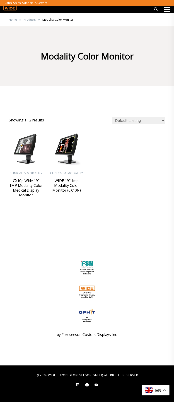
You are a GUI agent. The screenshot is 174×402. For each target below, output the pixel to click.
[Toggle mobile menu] (167, 9)
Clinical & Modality (26, 173)
